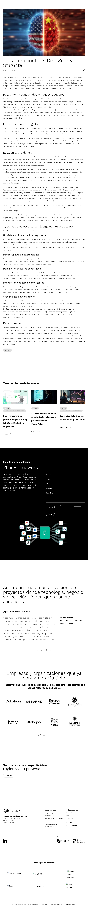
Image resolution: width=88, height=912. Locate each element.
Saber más (7, 434)
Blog (68, 815)
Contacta (9, 776)
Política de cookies (71, 904)
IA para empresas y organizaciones (14, 410)
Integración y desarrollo (52, 813)
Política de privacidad (56, 904)
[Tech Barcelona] (63, 841)
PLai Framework (51, 824)
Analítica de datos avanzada (54, 818)
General (7, 350)
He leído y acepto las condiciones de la (65, 506)
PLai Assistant (49, 827)
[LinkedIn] (5, 841)
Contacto (69, 818)
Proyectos (70, 813)
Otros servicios (50, 810)
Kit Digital (70, 822)
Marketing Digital (50, 815)
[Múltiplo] (12, 811)
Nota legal (45, 904)
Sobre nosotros (72, 810)
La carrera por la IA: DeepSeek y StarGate (37, 63)
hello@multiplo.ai (8, 822)
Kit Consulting (71, 825)
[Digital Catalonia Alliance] (79, 841)
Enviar (50, 514)
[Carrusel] (33, 650)
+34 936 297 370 (8, 820)
